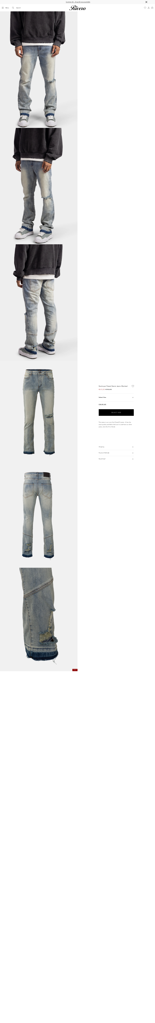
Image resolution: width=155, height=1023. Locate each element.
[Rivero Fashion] (77, 7)
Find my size (102, 404)
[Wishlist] (145, 8)
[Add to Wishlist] (131, 388)
